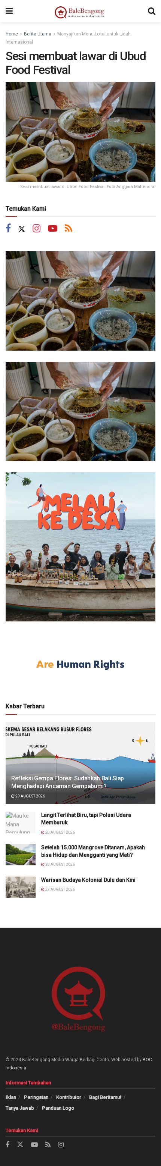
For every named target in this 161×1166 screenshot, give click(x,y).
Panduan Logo (58, 1108)
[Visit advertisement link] (80, 301)
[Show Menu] (9, 11)
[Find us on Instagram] (36, 229)
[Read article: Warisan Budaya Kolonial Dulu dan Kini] (21, 887)
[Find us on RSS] (68, 229)
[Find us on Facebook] (8, 229)
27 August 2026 (60, 889)
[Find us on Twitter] (21, 229)
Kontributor (68, 1097)
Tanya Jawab (20, 1108)
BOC (147, 1059)
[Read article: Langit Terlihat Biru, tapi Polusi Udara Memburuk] (21, 822)
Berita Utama (37, 34)
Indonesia (16, 1068)
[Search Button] (151, 11)
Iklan (11, 1097)
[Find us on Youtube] (52, 229)
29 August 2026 (30, 796)
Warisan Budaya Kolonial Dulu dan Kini (88, 880)
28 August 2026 (60, 832)
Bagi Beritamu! (105, 1097)
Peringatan (36, 1097)
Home (12, 34)
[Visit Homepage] (80, 11)
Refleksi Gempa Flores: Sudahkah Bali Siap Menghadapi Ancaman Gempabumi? (67, 782)
